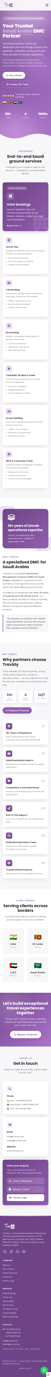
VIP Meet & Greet (10, 1309)
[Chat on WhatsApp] (44, 1370)
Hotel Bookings (9, 1293)
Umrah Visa (7, 1297)
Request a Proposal (19, 710)
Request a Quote (20, 1189)
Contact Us (7, 1277)
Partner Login (20, 1197)
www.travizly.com (15, 1151)
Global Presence (10, 1273)
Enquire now (12, 225)
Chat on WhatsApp (22, 1181)
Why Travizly (8, 1269)
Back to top (24, 1368)
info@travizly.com (15, 1136)
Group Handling (9, 1313)
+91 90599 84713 (23, 1100)
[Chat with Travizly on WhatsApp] (5, 1251)
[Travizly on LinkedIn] (23, 1251)
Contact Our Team (19, 84)
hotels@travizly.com (16, 1140)
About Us (6, 1265)
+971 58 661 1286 (23, 1108)
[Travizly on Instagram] (17, 1251)
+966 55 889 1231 (30, 1104)
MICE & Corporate (10, 1317)
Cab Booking (8, 1301)
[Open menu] (47, 5)
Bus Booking (8, 1305)
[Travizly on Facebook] (11, 1251)
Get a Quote (15, 75)
